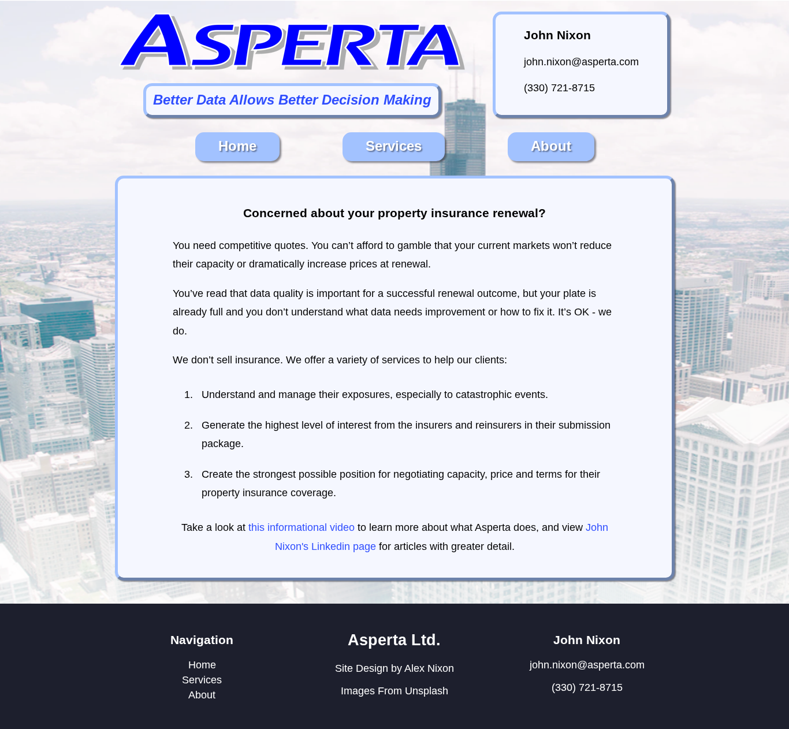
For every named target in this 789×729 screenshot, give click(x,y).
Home (237, 146)
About (551, 146)
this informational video (301, 527)
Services (394, 146)
